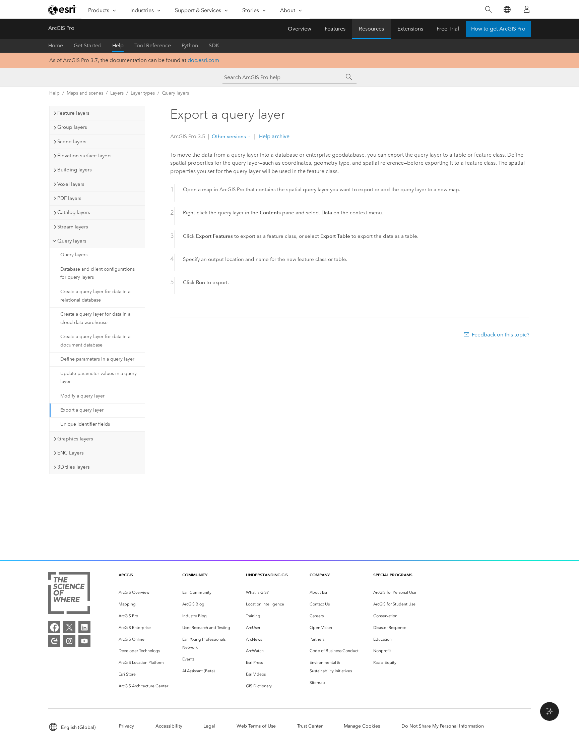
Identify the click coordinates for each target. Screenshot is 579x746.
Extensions (410, 28)
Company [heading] (320, 574)
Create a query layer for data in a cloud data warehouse (95, 318)
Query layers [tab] (71, 241)
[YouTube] (84, 641)
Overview (299, 28)
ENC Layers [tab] (70, 453)
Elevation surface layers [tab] (84, 156)
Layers (117, 93)
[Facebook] (54, 627)
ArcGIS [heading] (126, 574)
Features (335, 28)
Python (190, 45)
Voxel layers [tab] (70, 184)
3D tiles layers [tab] (73, 467)
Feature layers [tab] (73, 113)
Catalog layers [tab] (73, 212)
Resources (371, 28)
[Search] (488, 9)
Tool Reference (152, 45)
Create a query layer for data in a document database (95, 341)
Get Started (88, 45)
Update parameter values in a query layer (98, 378)
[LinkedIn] (84, 627)
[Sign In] (526, 9)
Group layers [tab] (72, 127)
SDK (214, 45)
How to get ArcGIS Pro (498, 28)
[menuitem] (145, 592)
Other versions (229, 137)
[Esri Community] (54, 641)
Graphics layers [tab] (75, 439)
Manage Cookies (362, 726)
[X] (69, 627)
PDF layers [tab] (69, 198)
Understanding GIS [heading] (267, 574)
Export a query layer (82, 410)
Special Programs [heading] (392, 574)
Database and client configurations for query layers (97, 273)
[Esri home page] (62, 9)
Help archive (274, 136)
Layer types (143, 93)
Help (118, 45)
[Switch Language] (507, 9)
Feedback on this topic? (500, 334)
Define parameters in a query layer (97, 359)
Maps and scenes (85, 93)
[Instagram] (69, 641)
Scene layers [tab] (71, 142)
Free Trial (448, 28)
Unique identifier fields (85, 424)
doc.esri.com (203, 60)
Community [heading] (194, 574)
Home (55, 45)
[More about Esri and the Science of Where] (69, 594)
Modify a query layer (82, 396)
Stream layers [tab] (72, 227)
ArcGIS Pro (61, 28)
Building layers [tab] (74, 170)
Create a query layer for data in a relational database (95, 296)
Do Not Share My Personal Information (442, 726)
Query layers (175, 93)
